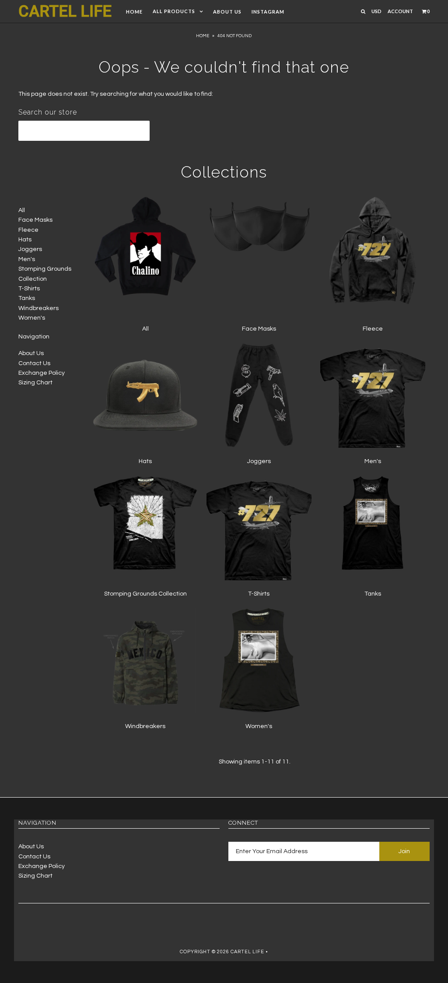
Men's (26, 259)
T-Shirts (29, 289)
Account (400, 11)
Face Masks (35, 220)
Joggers (30, 249)
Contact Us (34, 363)
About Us (227, 11)
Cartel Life (65, 11)
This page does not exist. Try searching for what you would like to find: (115, 94)
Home (134, 11)
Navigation (33, 337)
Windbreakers (38, 308)
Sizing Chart (35, 383)
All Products (174, 11)
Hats (25, 240)
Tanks (26, 298)
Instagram (268, 11)
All (21, 210)
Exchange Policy (41, 373)
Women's (31, 318)
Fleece (28, 230)
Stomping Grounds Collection (145, 594)
